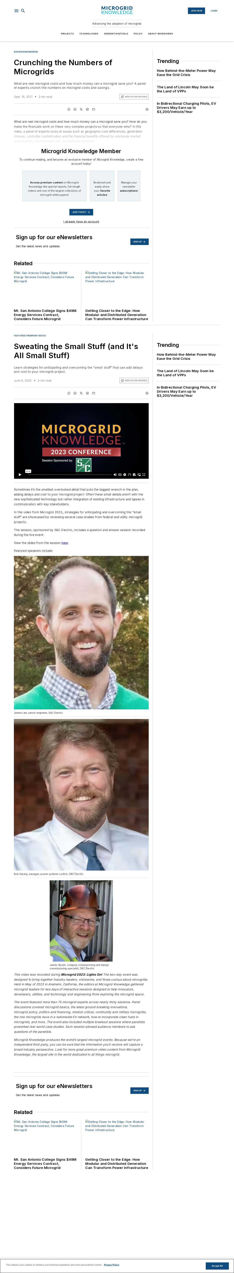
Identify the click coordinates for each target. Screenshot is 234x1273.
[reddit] (87, 109)
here (64, 543)
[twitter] (81, 109)
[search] (23, 10)
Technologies (88, 33)
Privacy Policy (111, 1265)
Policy (138, 33)
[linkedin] (75, 109)
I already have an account (81, 221)
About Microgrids (160, 33)
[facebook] (69, 109)
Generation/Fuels (116, 33)
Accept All (217, 1266)
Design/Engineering (26, 51)
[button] (16, 10)
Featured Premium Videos (30, 335)
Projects (67, 33)
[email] (93, 109)
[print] (147, 109)
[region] (117, 1266)
